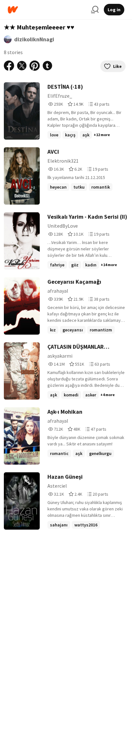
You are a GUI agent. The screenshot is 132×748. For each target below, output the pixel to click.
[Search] (95, 9)
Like (117, 66)
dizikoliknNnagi (34, 39)
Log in (114, 9)
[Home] (47, 10)
